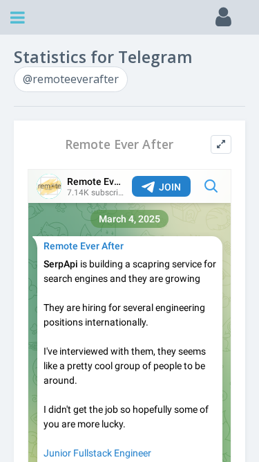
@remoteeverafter (71, 79)
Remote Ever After (119, 144)
